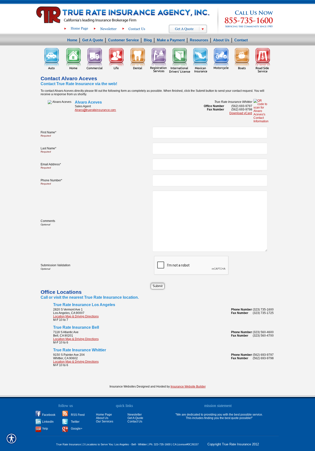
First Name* (48, 132)
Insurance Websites (123, 386)
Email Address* (51, 164)
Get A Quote (135, 418)
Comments (48, 221)
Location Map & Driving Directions (76, 316)
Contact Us (134, 421)
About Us (102, 418)
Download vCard (240, 113)
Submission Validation (55, 265)
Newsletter (134, 414)
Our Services (104, 421)
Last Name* (48, 148)
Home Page (104, 414)
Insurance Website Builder (188, 386)
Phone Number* (51, 180)
